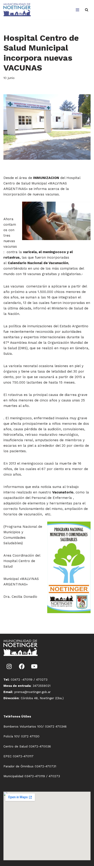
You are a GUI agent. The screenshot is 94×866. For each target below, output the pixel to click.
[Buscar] (86, 9)
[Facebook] (21, 666)
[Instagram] (9, 666)
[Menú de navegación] (77, 10)
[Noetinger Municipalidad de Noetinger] (17, 9)
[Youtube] (34, 666)
